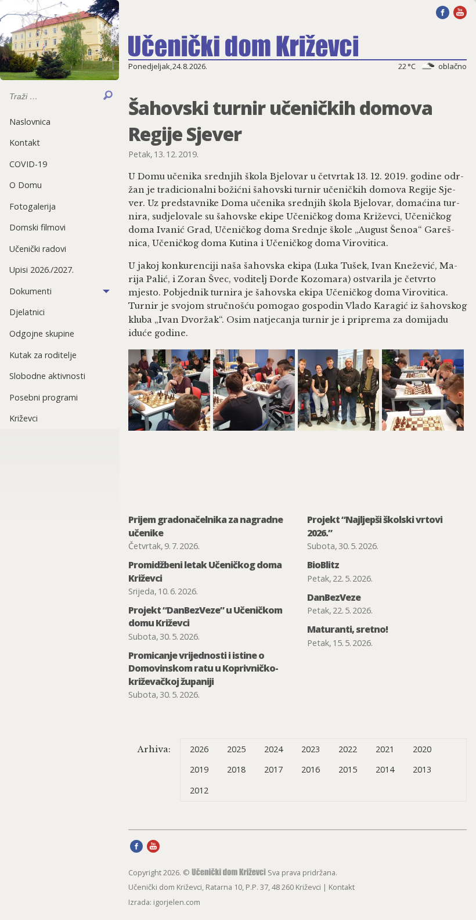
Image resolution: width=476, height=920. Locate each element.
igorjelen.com (176, 902)
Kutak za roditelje (43, 354)
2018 (236, 769)
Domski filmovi (37, 227)
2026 (199, 749)
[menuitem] (59, 121)
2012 (199, 790)
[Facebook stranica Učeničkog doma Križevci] (442, 11)
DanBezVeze (333, 597)
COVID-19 (28, 163)
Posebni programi (43, 397)
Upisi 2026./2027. (41, 269)
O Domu (25, 184)
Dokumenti (30, 291)
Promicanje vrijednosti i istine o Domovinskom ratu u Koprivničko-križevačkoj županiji (203, 668)
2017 (273, 769)
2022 (347, 749)
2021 (385, 749)
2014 (385, 769)
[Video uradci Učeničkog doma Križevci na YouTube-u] (460, 11)
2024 (273, 749)
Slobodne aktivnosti (47, 375)
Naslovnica (30, 121)
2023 (310, 749)
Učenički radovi (37, 248)
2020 (422, 749)
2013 (422, 769)
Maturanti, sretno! (347, 629)
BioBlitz (323, 564)
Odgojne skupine (41, 333)
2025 (236, 749)
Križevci (23, 418)
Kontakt (24, 142)
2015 (347, 769)
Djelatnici (27, 312)
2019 (199, 769)
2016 (310, 769)
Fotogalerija (32, 206)
